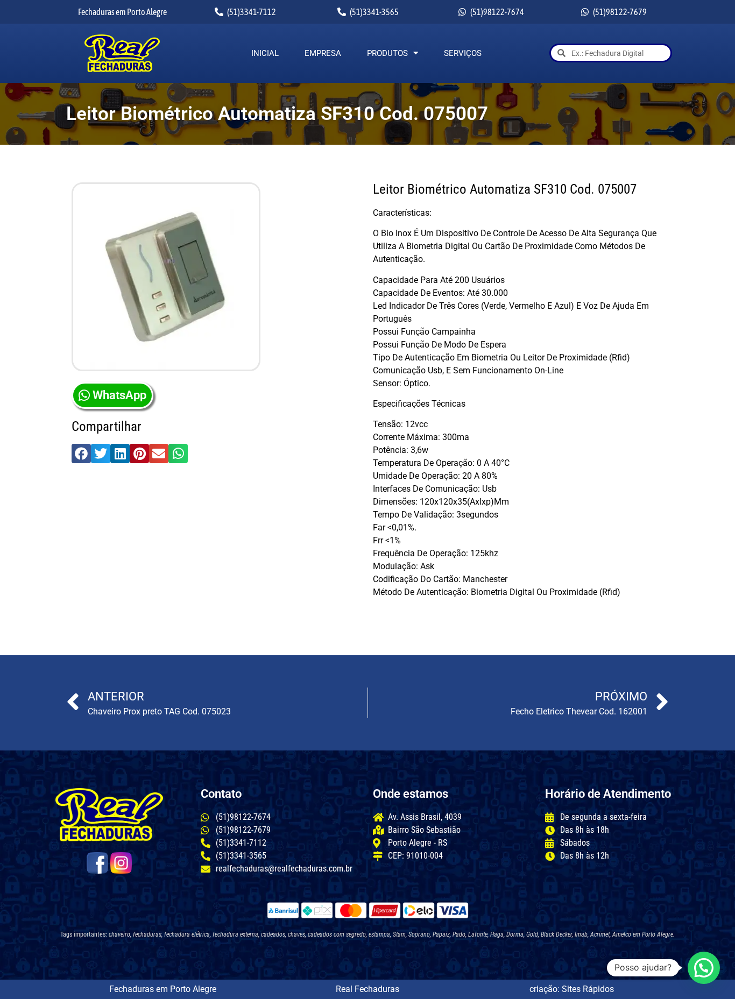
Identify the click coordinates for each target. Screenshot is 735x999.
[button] (81, 453)
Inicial (265, 53)
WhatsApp (119, 395)
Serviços (463, 53)
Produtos (387, 53)
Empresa (323, 53)
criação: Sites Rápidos (571, 989)
